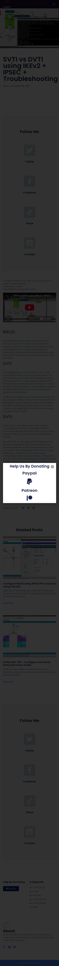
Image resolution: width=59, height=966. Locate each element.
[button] (52, 467)
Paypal (29, 473)
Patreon (29, 490)
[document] (29, 483)
